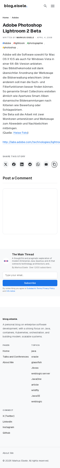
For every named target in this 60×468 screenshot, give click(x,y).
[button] (45, 6)
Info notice (10, 291)
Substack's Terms (34, 288)
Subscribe (30, 283)
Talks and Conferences (16, 356)
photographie (35, 43)
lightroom (19, 43)
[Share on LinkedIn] (22, 164)
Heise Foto (20, 132)
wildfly (35, 390)
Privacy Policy (48, 288)
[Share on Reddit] (30, 164)
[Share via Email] (46, 164)
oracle (34, 356)
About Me (8, 362)
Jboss (34, 367)
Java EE (35, 395)
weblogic (36, 401)
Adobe (15, 17)
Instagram (8, 427)
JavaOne (36, 379)
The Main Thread (23, 254)
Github (6, 432)
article (35, 384)
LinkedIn (7, 421)
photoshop (9, 47)
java (33, 351)
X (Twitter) (8, 416)
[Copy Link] (54, 164)
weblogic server (40, 373)
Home (6, 17)
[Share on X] (6, 164)
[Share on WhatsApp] (38, 164)
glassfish (36, 362)
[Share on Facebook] (14, 164)
